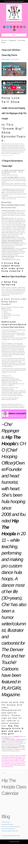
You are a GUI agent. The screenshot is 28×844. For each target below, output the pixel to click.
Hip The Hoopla (15, 762)
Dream (9, 758)
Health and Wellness (15, 760)
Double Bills (4, 758)
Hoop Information (10, 755)
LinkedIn (18, 739)
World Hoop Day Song (7, 766)
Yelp (22, 739)
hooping (19, 763)
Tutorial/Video (5, 757)
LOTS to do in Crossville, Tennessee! (11, 826)
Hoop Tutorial (13, 763)
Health (19, 758)
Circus (23, 757)
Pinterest (13, 739)
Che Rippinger (18, 757)
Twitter (8, 739)
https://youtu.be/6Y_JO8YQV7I (9, 399)
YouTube (5, 738)
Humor (3, 765)
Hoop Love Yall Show (21, 755)
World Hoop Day (9, 765)
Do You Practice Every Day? (8, 828)
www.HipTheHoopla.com (13, 747)
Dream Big (14, 758)
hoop (21, 762)
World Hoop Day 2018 (19, 765)
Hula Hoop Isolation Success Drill (10, 830)
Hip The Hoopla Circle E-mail (13, 728)
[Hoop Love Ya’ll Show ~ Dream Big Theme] (14, 69)
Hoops (23, 763)
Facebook (16, 736)
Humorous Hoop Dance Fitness (14, 835)
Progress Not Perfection (7, 824)
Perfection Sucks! (6, 822)
